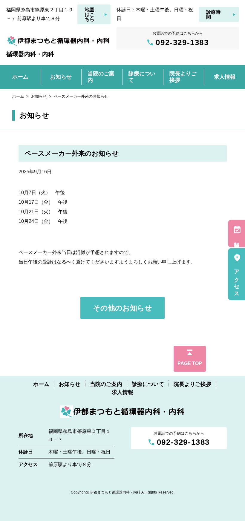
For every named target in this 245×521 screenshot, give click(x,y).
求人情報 (122, 392)
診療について (148, 384)
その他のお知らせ (122, 308)
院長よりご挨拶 (192, 384)
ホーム (18, 96)
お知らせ (39, 96)
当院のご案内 (106, 384)
